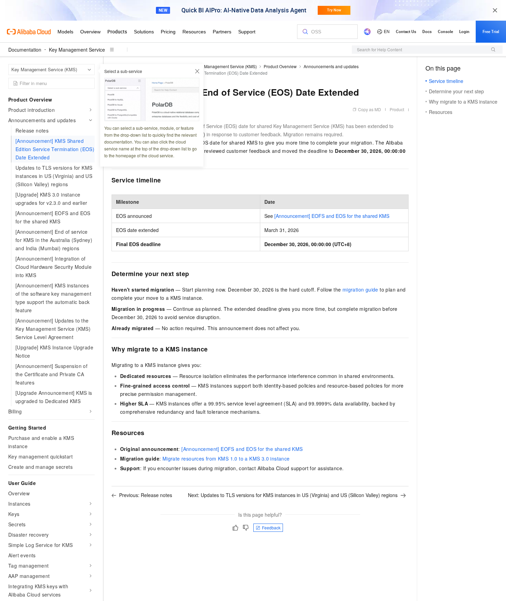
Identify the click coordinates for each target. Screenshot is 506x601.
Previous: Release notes (145, 495)
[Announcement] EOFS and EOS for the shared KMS (331, 215)
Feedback (271, 527)
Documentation (24, 49)
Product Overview (280, 66)
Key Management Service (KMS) (226, 66)
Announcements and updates (331, 66)
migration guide (360, 289)
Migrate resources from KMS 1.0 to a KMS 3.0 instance (226, 458)
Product (397, 109)
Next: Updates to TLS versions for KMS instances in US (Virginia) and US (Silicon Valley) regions (293, 495)
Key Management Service (77, 49)
